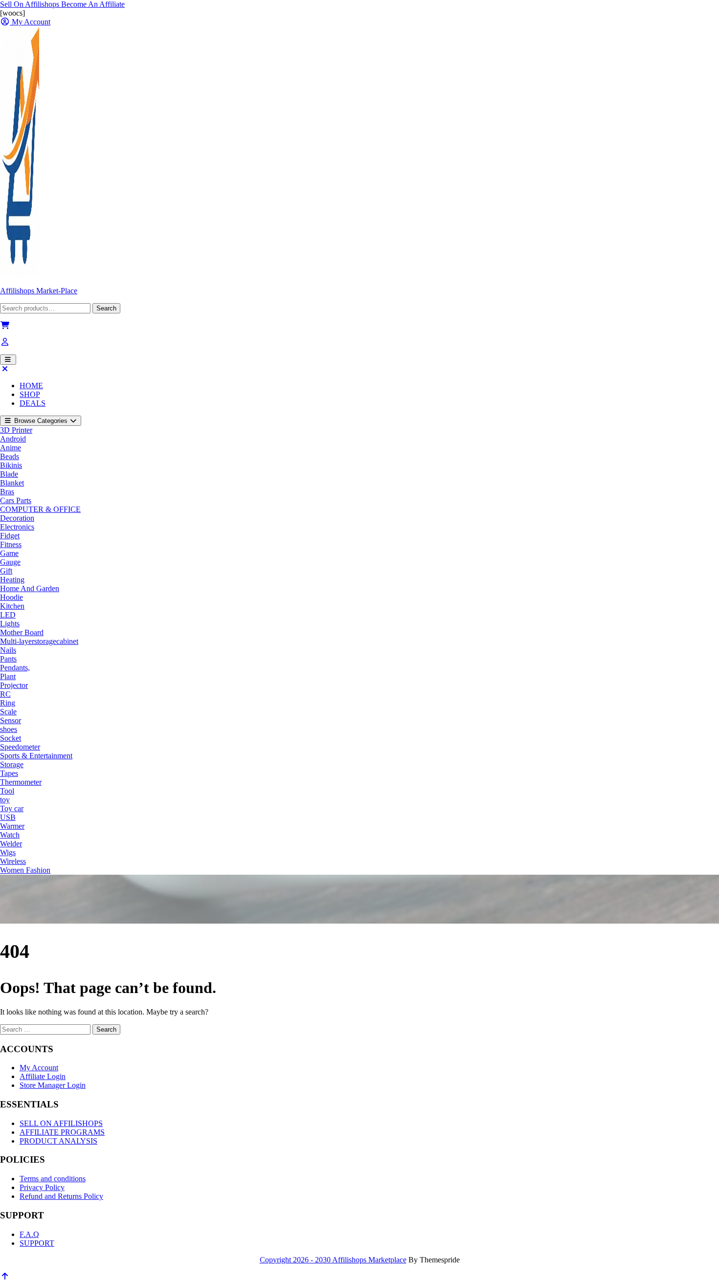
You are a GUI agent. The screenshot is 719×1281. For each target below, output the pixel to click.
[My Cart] (5, 325)
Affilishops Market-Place (38, 291)
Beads (9, 456)
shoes (8, 729)
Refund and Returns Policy (61, 1196)
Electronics (17, 527)
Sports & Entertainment (36, 755)
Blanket (12, 483)
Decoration (17, 518)
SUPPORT (37, 1243)
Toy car (11, 808)
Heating (12, 579)
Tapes (9, 773)
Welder (11, 843)
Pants (8, 659)
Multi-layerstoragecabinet (39, 641)
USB (8, 817)
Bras (7, 491)
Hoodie (11, 597)
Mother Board (22, 632)
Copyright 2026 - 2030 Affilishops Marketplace (333, 1260)
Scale (8, 711)
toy (5, 799)
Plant (8, 676)
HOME (31, 385)
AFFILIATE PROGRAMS (62, 1132)
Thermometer (21, 782)
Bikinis (11, 465)
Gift (6, 571)
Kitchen (12, 606)
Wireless (13, 861)
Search (106, 308)
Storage (11, 764)
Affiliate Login (43, 1076)
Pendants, (15, 667)
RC (5, 694)
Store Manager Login (53, 1085)
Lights (10, 623)
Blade (9, 474)
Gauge (10, 562)
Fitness (11, 544)
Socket (10, 738)
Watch (10, 835)
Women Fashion (25, 870)
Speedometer (20, 747)
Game (9, 553)
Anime (10, 447)
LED (8, 615)
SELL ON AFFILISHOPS (61, 1123)
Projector (14, 685)
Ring (7, 703)
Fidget (10, 535)
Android (13, 439)
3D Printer (16, 430)
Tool (7, 791)
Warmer (12, 826)
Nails (8, 650)
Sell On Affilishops (30, 4)
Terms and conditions (53, 1178)
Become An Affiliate (93, 4)
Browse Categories (40, 420)
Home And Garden (29, 588)
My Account (39, 1067)
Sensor (10, 720)
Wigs (8, 852)
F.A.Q (29, 1234)
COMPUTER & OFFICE (40, 509)
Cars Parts (15, 500)
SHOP (30, 394)
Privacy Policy (42, 1187)
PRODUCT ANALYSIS (58, 1141)
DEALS (32, 403)
